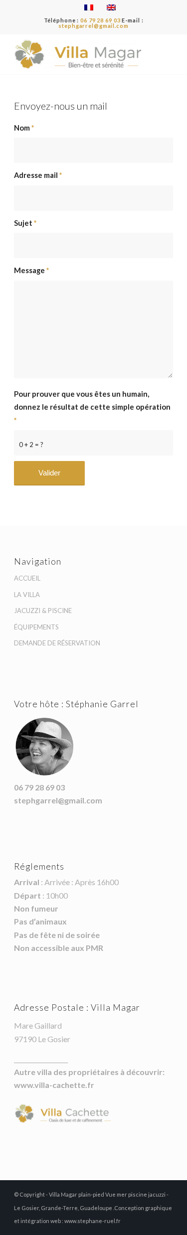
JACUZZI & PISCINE (43, 611)
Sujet (25, 222)
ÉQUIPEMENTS (36, 627)
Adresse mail (38, 174)
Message (31, 270)
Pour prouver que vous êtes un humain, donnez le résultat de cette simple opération (92, 407)
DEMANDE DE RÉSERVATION (57, 643)
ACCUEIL (27, 578)
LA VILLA (27, 595)
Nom (24, 127)
